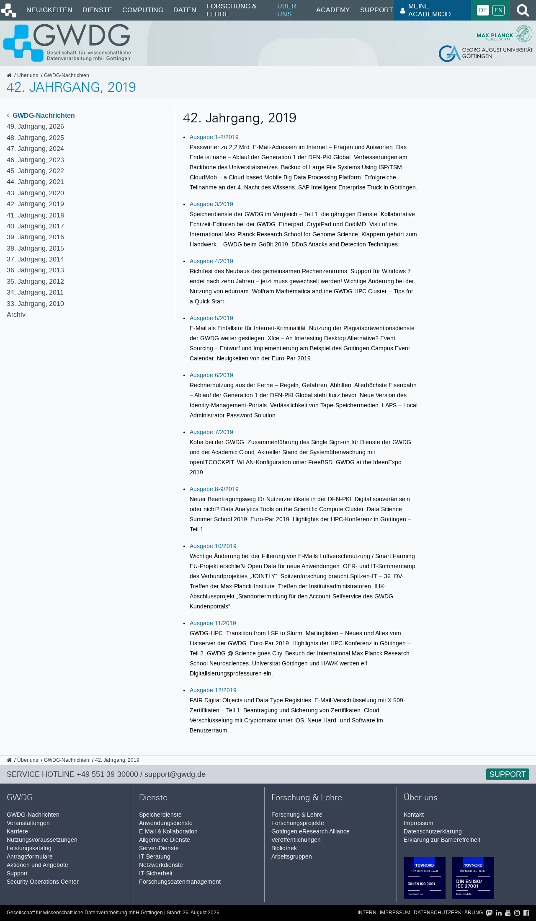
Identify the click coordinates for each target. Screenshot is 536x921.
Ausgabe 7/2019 (211, 432)
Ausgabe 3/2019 (211, 204)
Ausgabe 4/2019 (211, 261)
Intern (367, 913)
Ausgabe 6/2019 (211, 375)
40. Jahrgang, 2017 (35, 226)
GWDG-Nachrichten (43, 115)
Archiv (16, 314)
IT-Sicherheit (156, 873)
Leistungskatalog (29, 848)
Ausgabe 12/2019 (213, 690)
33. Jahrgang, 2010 (35, 303)
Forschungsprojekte (297, 823)
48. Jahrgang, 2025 (35, 137)
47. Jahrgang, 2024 (35, 148)
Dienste (97, 9)
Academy (333, 9)
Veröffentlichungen (296, 840)
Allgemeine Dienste (164, 840)
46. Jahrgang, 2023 (35, 159)
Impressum (418, 823)
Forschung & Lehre (231, 10)
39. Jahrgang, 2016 (35, 237)
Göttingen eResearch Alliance (310, 831)
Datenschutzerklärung (433, 831)
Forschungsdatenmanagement (180, 882)
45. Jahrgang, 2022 (35, 170)
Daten (184, 9)
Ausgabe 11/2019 (213, 623)
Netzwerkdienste (161, 865)
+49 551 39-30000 (107, 774)
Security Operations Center (43, 882)
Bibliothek (284, 848)
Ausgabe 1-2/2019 (214, 137)
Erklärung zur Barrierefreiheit (442, 840)
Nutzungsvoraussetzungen (42, 840)
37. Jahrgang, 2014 (35, 259)
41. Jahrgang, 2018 (35, 215)
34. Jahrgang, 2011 (35, 292)
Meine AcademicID (429, 10)
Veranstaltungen (28, 823)
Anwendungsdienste (166, 823)
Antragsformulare (30, 857)
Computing (142, 9)
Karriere (17, 831)
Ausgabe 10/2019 (213, 546)
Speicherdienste (160, 815)
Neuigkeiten (49, 9)
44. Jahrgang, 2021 (35, 181)
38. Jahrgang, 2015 (35, 248)
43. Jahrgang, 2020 (35, 193)
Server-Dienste (159, 848)
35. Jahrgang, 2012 (35, 281)
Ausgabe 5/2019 (211, 318)
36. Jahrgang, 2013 (35, 270)
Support (376, 9)
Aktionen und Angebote (37, 865)
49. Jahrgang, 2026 (35, 126)
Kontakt (414, 815)
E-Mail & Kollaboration (168, 831)
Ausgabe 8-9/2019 (214, 489)
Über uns (286, 10)
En (498, 10)
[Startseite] (8, 15)
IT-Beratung (154, 857)
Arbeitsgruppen (291, 857)
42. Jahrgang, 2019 (35, 203)
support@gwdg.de (175, 774)
